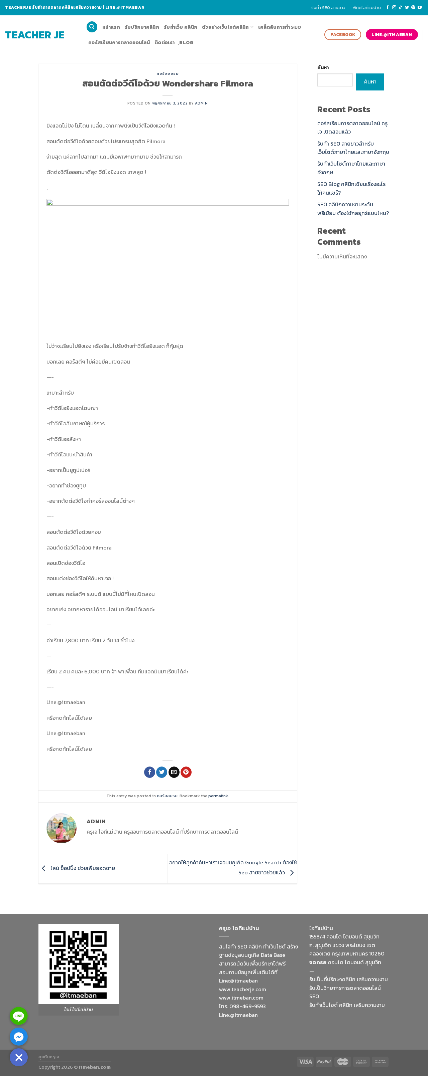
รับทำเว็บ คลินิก (180, 27)
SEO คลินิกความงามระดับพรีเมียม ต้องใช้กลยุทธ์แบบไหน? (353, 208)
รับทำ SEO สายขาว (328, 7)
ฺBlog (186, 42)
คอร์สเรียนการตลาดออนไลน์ (119, 42)
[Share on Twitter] (161, 772)
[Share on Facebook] (149, 772)
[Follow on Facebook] (388, 7)
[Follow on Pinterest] (413, 7)
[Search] (92, 26)
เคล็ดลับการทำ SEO (279, 27)
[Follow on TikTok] (401, 7)
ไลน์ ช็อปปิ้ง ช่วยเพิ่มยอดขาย (82, 868)
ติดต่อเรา (164, 42)
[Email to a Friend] (174, 772)
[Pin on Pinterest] (186, 772)
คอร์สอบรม (167, 73)
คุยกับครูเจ (49, 1057)
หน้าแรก (111, 27)
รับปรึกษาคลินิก (142, 27)
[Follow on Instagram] (394, 7)
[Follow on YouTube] (420, 7)
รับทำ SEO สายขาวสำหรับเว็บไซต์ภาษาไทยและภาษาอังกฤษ (353, 148)
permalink (218, 796)
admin (201, 103)
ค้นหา (323, 67)
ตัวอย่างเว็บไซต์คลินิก (225, 27)
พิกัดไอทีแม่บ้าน (367, 7)
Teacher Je (34, 34)
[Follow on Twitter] (407, 7)
